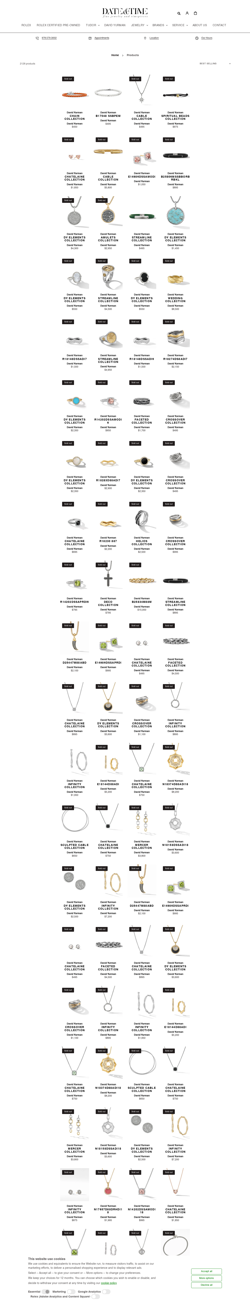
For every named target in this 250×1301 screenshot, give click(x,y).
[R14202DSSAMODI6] (108, 394)
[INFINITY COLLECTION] (175, 698)
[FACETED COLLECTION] (141, 394)
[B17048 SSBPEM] (108, 91)
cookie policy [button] (109, 1283)
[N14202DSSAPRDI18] (74, 1245)
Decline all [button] (206, 1285)
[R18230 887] (108, 516)
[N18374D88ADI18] (175, 759)
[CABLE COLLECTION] (141, 91)
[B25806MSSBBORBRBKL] (175, 151)
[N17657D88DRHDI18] (108, 1184)
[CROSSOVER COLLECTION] (175, 394)
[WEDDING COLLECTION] (175, 273)
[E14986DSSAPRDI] (108, 637)
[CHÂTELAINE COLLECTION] (74, 151)
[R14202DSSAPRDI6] (74, 577)
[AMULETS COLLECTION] (108, 212)
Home (115, 55)
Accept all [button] (206, 1271)
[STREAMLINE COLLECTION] (141, 212)
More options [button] (206, 1278)
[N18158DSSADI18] (175, 820)
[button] (179, 13)
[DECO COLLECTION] (108, 577)
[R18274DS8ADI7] (175, 334)
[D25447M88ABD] (74, 637)
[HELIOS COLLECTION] (141, 516)
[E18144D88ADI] (108, 759)
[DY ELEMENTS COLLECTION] (74, 212)
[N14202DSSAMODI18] (141, 1184)
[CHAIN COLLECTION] (74, 91)
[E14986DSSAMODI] (141, 151)
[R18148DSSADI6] (141, 334)
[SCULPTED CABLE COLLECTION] (74, 820)
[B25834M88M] (141, 577)
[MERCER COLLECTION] (141, 820)
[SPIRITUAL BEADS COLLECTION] (175, 91)
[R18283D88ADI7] (108, 455)
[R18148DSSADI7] (74, 334)
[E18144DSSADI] (108, 1245)
